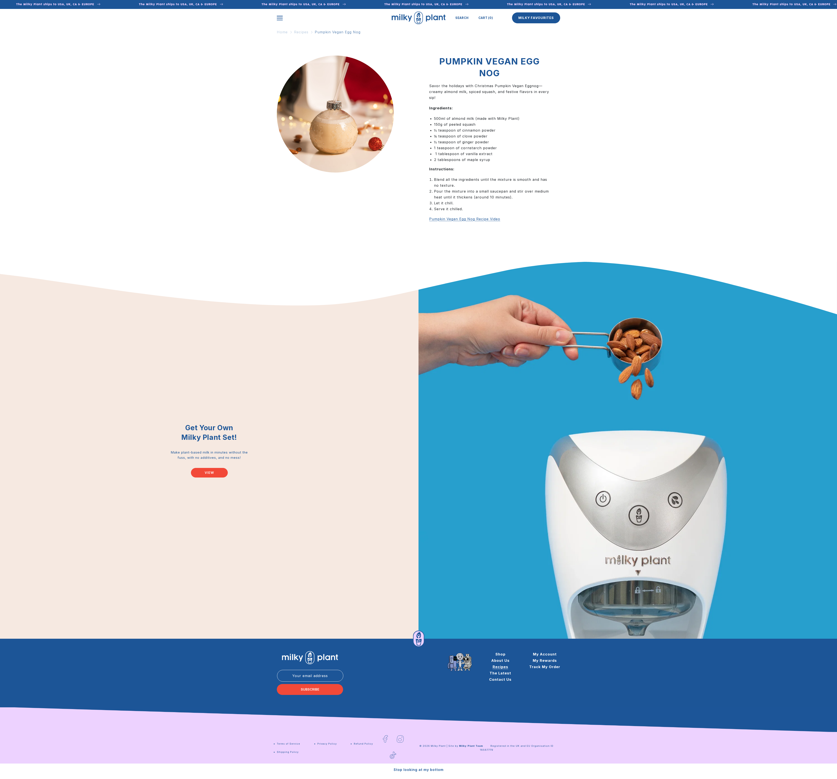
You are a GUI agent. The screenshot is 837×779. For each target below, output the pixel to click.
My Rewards (545, 660)
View (209, 473)
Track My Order (544, 667)
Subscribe (310, 689)
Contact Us (500, 679)
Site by (465, 745)
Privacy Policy (327, 743)
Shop (500, 654)
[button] (462, 17)
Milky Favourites (536, 18)
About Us (500, 660)
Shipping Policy (288, 752)
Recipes (301, 32)
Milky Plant (438, 745)
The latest (500, 673)
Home (282, 32)
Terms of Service (288, 743)
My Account (545, 654)
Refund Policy (363, 743)
